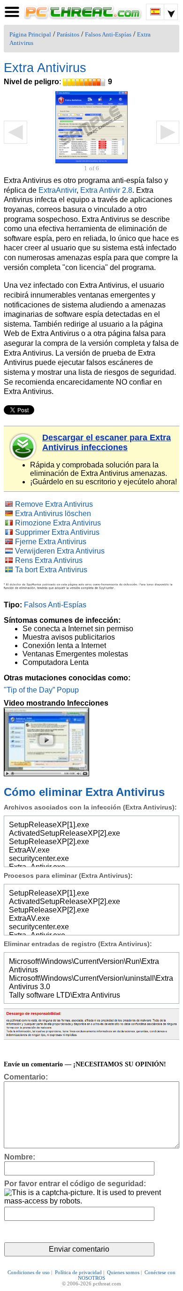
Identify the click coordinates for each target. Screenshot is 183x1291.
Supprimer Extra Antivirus (57, 532)
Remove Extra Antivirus (54, 504)
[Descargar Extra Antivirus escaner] (23, 447)
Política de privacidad (78, 1272)
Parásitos (68, 34)
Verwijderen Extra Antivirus (60, 551)
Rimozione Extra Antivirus (58, 523)
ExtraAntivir (57, 190)
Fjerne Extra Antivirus (50, 542)
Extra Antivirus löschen (53, 514)
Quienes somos (123, 1272)
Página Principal (30, 34)
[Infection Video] (46, 741)
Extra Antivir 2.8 (106, 190)
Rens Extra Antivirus (49, 560)
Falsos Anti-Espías (108, 34)
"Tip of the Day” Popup (41, 690)
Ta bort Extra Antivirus (51, 570)
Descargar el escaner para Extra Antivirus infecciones (106, 442)
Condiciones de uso (29, 1272)
